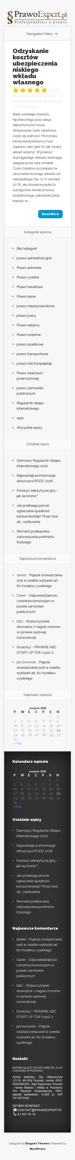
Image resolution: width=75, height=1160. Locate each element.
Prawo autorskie (29, 268)
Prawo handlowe (29, 287)
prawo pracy (26, 316)
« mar (17, 743)
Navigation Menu (40, 34)
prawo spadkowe (30, 344)
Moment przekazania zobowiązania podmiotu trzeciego (35, 536)
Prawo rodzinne (29, 335)
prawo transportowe (32, 354)
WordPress (37, 1148)
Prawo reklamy (28, 325)
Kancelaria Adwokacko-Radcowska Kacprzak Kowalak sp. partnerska (37, 101)
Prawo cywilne (28, 277)
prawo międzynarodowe (35, 306)
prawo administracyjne (34, 258)
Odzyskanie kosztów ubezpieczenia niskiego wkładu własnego (35, 66)
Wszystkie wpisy (29, 428)
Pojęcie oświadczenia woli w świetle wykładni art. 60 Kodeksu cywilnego (39, 580)
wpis (20, 418)
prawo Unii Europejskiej (34, 363)
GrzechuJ (24, 647)
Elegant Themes (37, 1143)
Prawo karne (26, 296)
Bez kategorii (27, 249)
